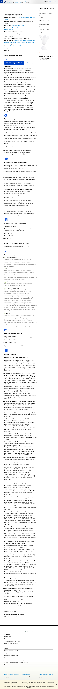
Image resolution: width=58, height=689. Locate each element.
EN (47, 1)
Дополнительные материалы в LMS (14, 62)
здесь (30, 683)
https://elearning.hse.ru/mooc (46, 674)
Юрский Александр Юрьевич (17, 46)
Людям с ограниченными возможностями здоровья (16, 662)
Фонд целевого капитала (10, 653)
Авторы (41, 32)
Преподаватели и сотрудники (11, 643)
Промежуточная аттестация (46, 27)
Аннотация (42, 11)
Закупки (6, 648)
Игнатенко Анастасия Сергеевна (21, 40)
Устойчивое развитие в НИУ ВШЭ (12, 641)
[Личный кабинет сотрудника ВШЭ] (53, 1)
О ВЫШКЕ (7, 634)
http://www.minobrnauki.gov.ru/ (11, 674)
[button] (25, 631)
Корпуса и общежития (9, 646)
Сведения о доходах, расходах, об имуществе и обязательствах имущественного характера (25, 657)
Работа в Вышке (7, 667)
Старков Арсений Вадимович (19, 44)
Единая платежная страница (10, 664)
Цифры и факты (8, 636)
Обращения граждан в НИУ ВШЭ (11, 650)
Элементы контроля (44, 24)
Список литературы (44, 29)
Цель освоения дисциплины (45, 13)
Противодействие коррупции (11, 655)
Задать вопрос (30, 63)
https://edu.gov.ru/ (26, 674)
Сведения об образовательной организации (14, 660)
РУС (45, 1)
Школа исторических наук (17, 25)
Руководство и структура (10, 639)
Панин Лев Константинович (20, 42)
